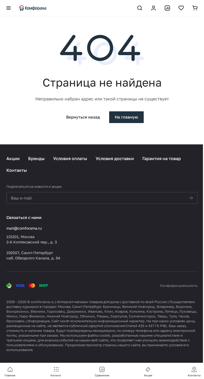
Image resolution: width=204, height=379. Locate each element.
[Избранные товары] (181, 8)
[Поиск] (139, 8)
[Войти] (153, 8)
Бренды (36, 158)
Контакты (16, 170)
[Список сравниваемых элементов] (167, 8)
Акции (13, 158)
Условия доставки (115, 158)
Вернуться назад (83, 117)
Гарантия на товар (161, 158)
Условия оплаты (70, 158)
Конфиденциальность (179, 285)
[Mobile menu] (8, 8)
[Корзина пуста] (195, 8)
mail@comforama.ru (24, 228)
